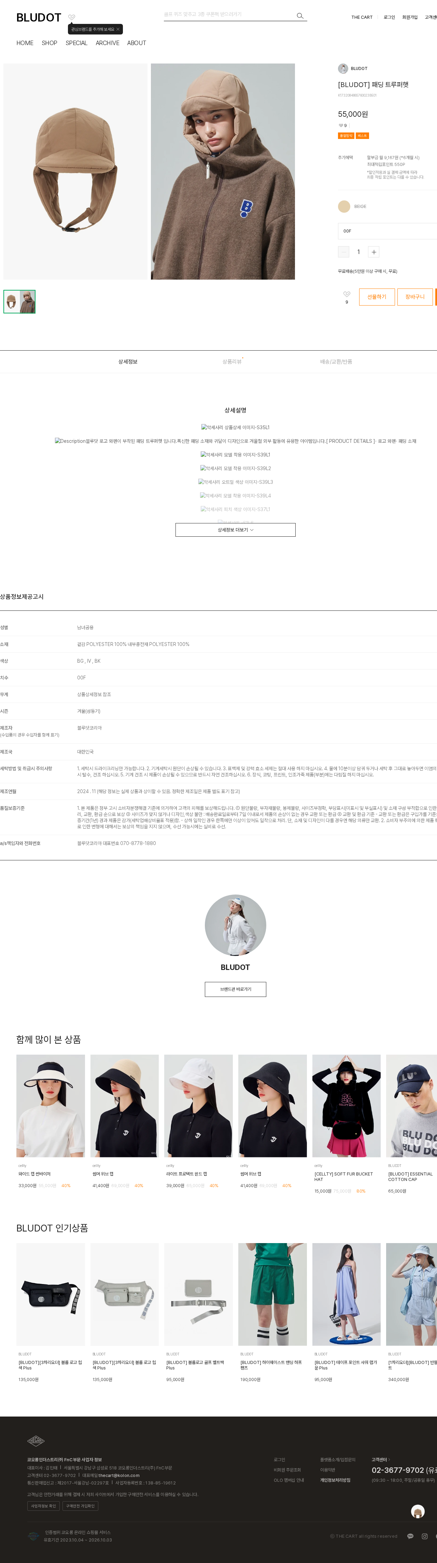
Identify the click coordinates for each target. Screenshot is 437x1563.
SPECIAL (77, 42)
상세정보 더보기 (233, 530)
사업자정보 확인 (43, 1506)
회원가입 (410, 17)
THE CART (362, 17)
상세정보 (128, 361)
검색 (300, 16)
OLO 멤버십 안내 (289, 1480)
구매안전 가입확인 (80, 1506)
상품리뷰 (232, 361)
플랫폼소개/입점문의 (337, 1459)
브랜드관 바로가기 (235, 989)
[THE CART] (36, 1441)
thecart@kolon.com (119, 1475)
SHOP (49, 42)
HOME (24, 42)
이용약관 (327, 1470)
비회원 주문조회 (287, 1470)
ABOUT (136, 42)
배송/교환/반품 (336, 361)
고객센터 (379, 1459)
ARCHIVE (107, 42)
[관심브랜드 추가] (72, 17)
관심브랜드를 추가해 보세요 (92, 29)
